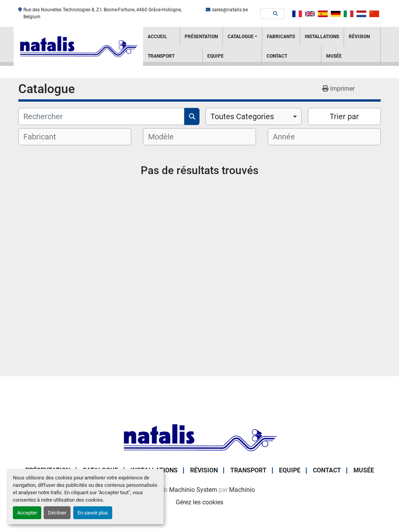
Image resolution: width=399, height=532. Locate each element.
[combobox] (253, 116)
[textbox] (44, 137)
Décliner (57, 513)
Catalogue (241, 36)
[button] (242, 36)
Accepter (27, 513)
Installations (322, 36)
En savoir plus (93, 513)
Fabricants (281, 36)
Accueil (157, 36)
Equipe (215, 56)
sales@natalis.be (230, 9)
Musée (334, 56)
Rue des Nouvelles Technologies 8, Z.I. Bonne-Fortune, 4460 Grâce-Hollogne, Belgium (102, 13)
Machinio (242, 489)
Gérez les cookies (199, 502)
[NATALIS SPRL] (199, 436)
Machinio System (193, 489)
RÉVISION (359, 36)
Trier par (344, 116)
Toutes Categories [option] (242, 116)
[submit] (275, 14)
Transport (161, 56)
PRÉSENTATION (201, 36)
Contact (277, 56)
